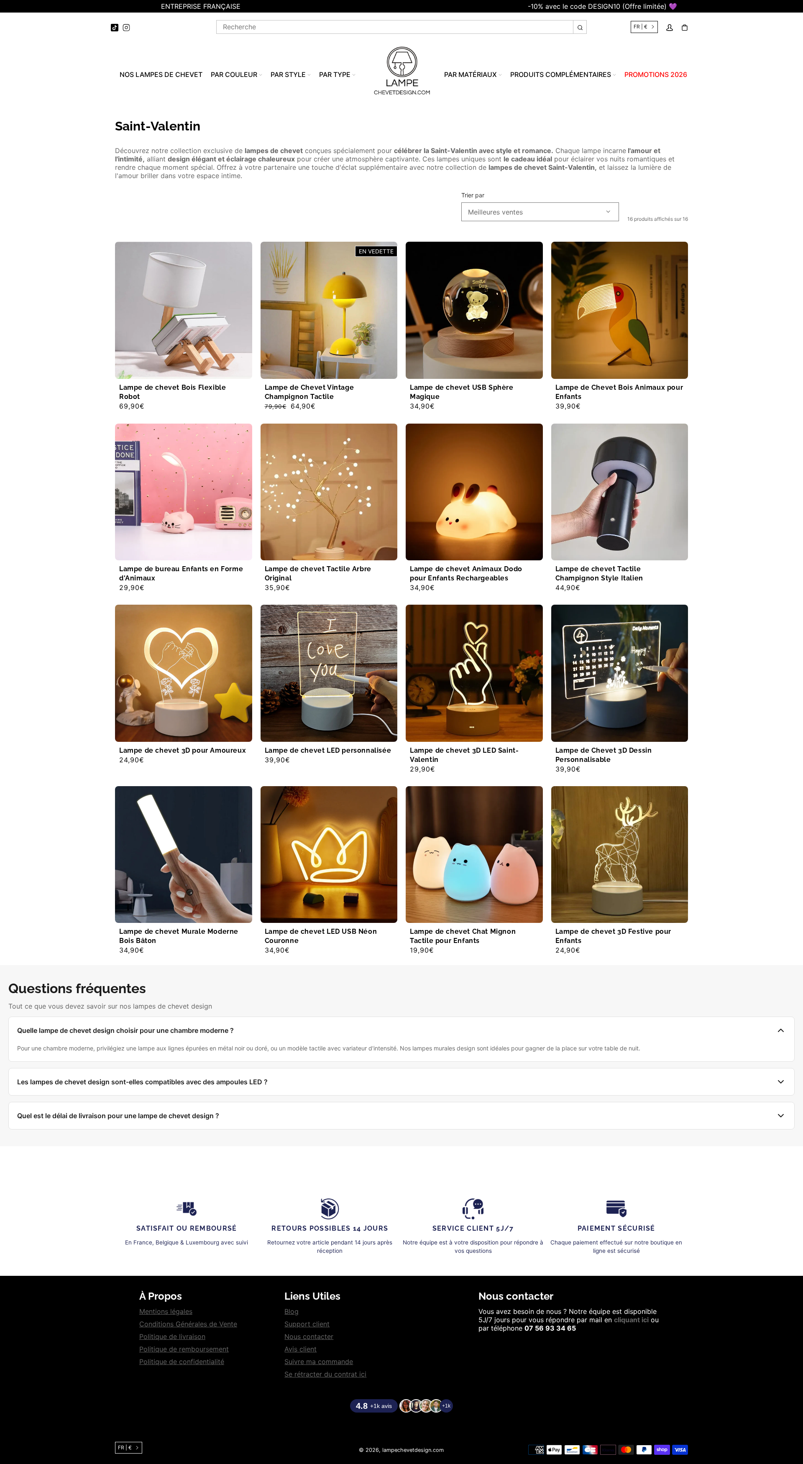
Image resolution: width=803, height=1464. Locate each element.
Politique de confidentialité (181, 1361)
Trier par (472, 195)
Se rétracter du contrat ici (325, 1374)
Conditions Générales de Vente (188, 1324)
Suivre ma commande (318, 1361)
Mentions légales (165, 1311)
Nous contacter (308, 1336)
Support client (307, 1324)
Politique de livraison (172, 1336)
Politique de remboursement (184, 1349)
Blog (291, 1311)
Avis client (300, 1349)
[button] (4, 6)
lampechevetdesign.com (413, 1450)
